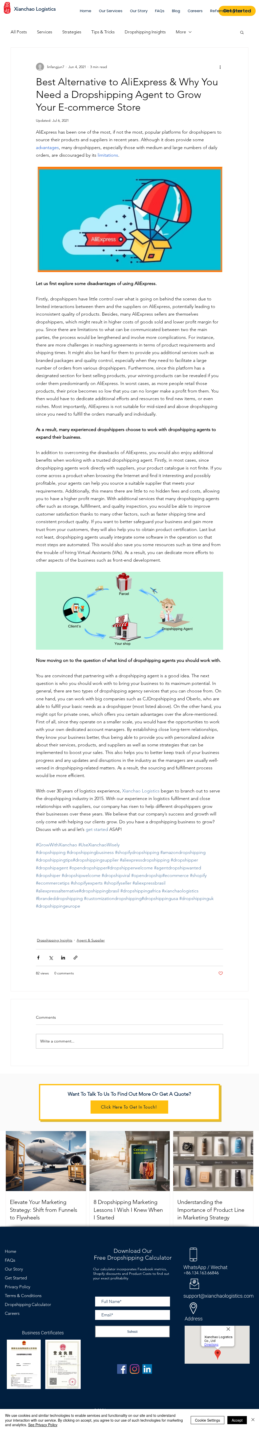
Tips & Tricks (103, 31)
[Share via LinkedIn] (63, 957)
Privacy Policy (17, 1286)
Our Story (14, 1269)
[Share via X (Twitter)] (50, 957)
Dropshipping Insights (145, 31)
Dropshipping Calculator (28, 1304)
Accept (237, 1420)
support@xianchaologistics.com (218, 1296)
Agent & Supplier (91, 940)
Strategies (71, 31)
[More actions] (220, 67)
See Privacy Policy (42, 1424)
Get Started (16, 1277)
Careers (12, 1313)
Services (44, 31)
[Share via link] (75, 957)
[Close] (253, 1420)
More (181, 31)
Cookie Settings (207, 1420)
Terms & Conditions (23, 1295)
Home (10, 1251)
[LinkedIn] (147, 1369)
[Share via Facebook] (38, 957)
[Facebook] (122, 1369)
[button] (242, 32)
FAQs (10, 1260)
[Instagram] (134, 1369)
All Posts (19, 31)
